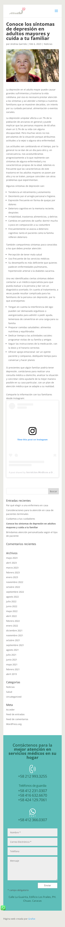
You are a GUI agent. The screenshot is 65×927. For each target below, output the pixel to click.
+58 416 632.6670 (32, 795)
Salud (9, 691)
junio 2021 (11, 659)
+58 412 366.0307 (32, 819)
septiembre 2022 (15, 591)
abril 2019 (11, 674)
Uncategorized (13, 696)
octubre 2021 (13, 640)
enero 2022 (12, 625)
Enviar (47, 885)
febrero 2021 (13, 669)
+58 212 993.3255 (32, 776)
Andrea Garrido (18, 43)
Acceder (10, 709)
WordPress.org (14, 724)
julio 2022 (11, 601)
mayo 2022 (12, 611)
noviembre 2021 (14, 635)
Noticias (48, 43)
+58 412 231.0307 (32, 790)
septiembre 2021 (15, 645)
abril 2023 (11, 562)
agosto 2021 (12, 649)
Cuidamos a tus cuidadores (20, 518)
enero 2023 (12, 577)
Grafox (31, 918)
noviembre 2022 (14, 582)
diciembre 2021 (14, 630)
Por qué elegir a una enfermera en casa (27, 505)
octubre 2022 (13, 586)
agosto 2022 (12, 596)
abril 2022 (11, 616)
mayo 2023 (12, 557)
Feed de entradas (15, 714)
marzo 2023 (12, 567)
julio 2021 (11, 654)
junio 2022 (11, 606)
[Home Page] (16, 10)
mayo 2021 (12, 664)
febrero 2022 (13, 620)
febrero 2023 (13, 572)
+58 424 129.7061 (32, 799)
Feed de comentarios (17, 719)
